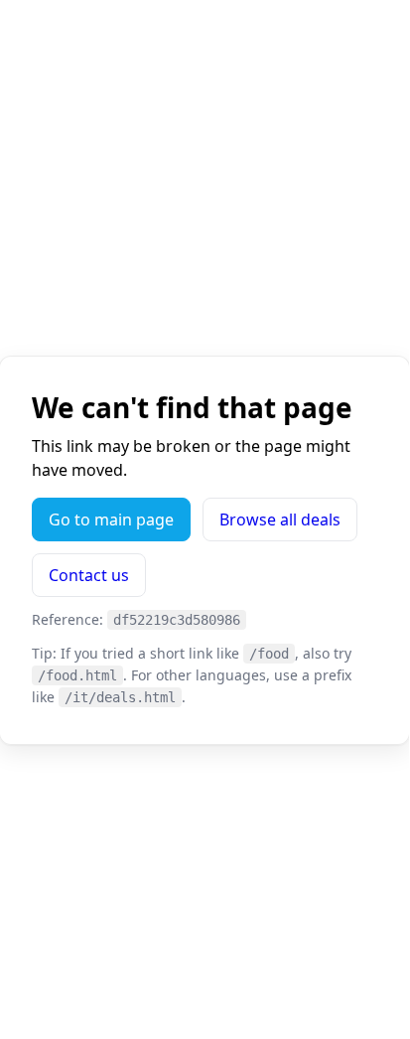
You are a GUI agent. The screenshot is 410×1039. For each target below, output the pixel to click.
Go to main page (111, 519)
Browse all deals (280, 519)
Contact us (89, 575)
